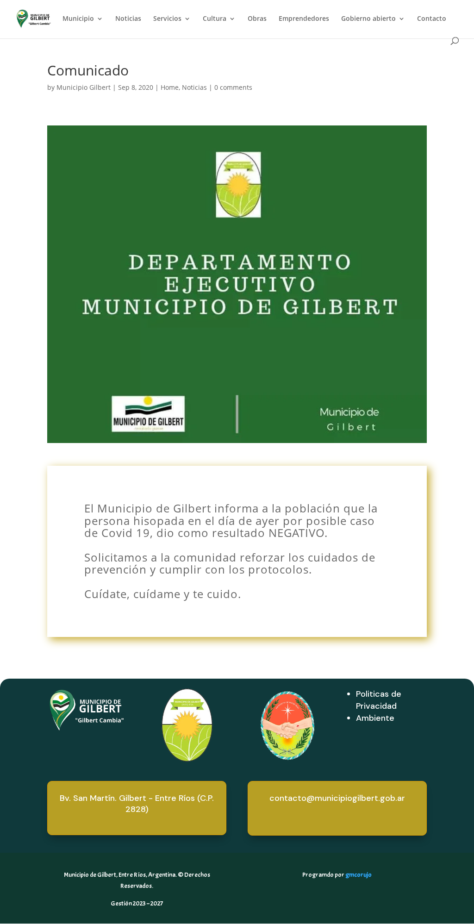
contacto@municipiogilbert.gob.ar (337, 798)
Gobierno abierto (368, 19)
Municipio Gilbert (83, 87)
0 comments (233, 87)
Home (170, 87)
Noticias (128, 19)
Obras (257, 19)
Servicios (167, 19)
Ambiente (375, 718)
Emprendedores (304, 19)
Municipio (78, 19)
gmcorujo (358, 875)
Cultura (214, 19)
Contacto (431, 19)
